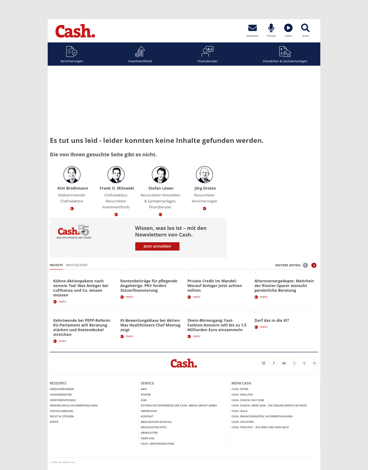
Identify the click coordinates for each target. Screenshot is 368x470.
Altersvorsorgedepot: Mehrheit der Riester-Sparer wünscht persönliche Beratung (284, 285)
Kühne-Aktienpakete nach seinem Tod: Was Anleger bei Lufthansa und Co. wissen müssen (80, 287)
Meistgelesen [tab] (77, 265)
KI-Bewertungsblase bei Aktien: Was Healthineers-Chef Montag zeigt (150, 325)
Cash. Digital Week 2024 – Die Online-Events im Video (269, 405)
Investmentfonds (140, 61)
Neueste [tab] (56, 265)
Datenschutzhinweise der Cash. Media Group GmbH (179, 405)
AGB (144, 400)
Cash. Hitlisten (242, 422)
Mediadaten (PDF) (154, 427)
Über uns (147, 438)
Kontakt (147, 416)
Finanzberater (208, 61)
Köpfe (54, 422)
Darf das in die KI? (271, 320)
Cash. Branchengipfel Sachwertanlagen (261, 416)
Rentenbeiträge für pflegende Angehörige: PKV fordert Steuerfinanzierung (148, 285)
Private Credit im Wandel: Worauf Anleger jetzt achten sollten (214, 285)
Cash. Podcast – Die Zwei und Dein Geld (260, 427)
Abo (144, 389)
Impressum (149, 411)
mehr (62, 301)
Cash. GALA (239, 411)
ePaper (146, 394)
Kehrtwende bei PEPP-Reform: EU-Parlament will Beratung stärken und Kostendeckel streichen (82, 327)
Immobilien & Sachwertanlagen (285, 61)
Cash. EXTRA (240, 389)
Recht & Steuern (62, 416)
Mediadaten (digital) (156, 422)
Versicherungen (71, 61)
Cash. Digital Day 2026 (247, 400)
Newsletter (149, 433)
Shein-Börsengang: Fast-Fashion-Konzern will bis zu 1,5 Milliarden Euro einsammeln (216, 325)
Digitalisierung (61, 411)
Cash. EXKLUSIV (242, 394)
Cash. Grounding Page (157, 443)
